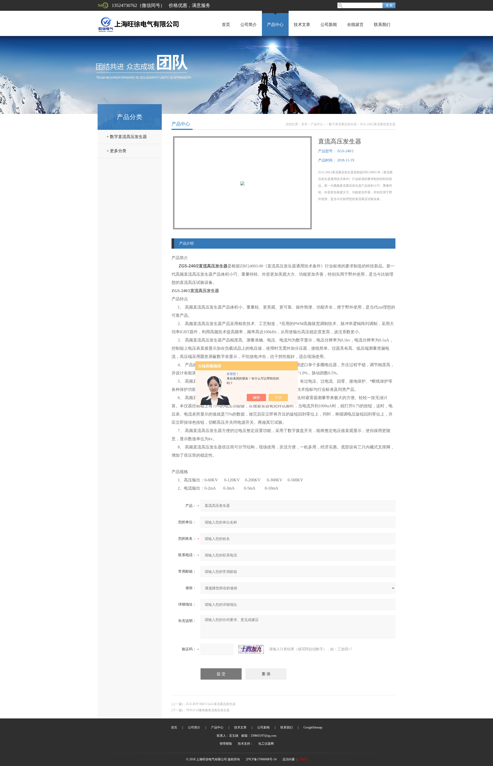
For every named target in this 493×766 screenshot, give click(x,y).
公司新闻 (328, 24)
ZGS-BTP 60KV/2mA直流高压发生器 (210, 704)
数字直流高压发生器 (343, 124)
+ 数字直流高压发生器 (127, 136)
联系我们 (382, 24)
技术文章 (302, 24)
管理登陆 (226, 743)
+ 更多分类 (116, 151)
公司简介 (248, 24)
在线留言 (355, 24)
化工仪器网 (266, 743)
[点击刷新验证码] (251, 649)
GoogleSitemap (313, 727)
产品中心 (275, 24)
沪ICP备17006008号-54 (261, 759)
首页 (226, 24)
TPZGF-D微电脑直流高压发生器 (208, 710)
